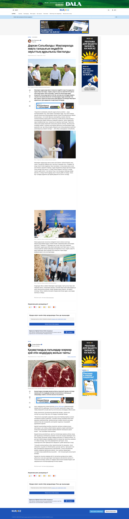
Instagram (70, 332)
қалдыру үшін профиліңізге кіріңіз (58, 319)
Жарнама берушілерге (111, 511)
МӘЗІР (16, 10)
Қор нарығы (39, 13)
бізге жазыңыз (50, 297)
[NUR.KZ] (64, 10)
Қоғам (29, 341)
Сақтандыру (26, 13)
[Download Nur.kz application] (64, 4)
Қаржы (13, 13)
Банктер (20, 13)
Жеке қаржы (32, 13)
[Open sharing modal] (30, 101)
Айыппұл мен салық (67, 13)
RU (108, 10)
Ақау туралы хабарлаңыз (97, 511)
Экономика (45, 13)
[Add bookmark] (30, 106)
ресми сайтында (59, 406)
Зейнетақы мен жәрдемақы (56, 13)
